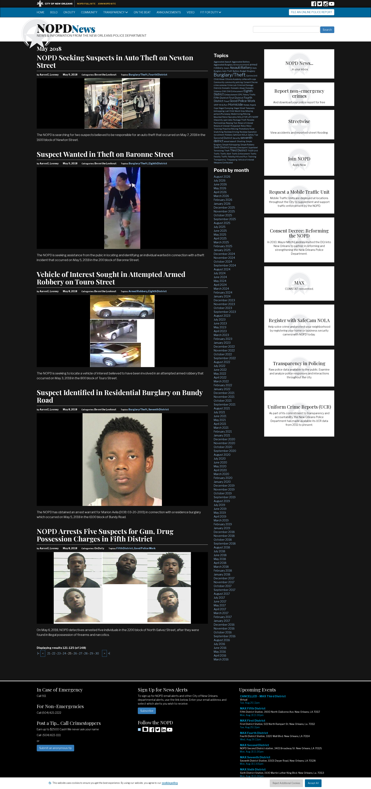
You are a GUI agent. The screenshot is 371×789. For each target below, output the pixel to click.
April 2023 (220, 331)
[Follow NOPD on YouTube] (331, 5)
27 (80, 653)
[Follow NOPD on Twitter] (319, 5)
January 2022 (222, 389)
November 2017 (224, 582)
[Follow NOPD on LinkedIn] (163, 731)
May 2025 (220, 234)
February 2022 (223, 385)
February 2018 (223, 570)
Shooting (241, 141)
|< (38, 653)
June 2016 (220, 647)
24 (64, 653)
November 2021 (224, 396)
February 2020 (223, 477)
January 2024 (222, 296)
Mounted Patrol (221, 117)
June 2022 (220, 369)
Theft (227, 150)
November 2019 (224, 489)
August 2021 (222, 408)
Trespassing (232, 160)
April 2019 (220, 516)
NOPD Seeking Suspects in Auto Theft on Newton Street (115, 61)
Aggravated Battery (241, 62)
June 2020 (220, 462)
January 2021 (222, 435)
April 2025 (220, 238)
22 (53, 653)
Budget (243, 71)
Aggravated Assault (222, 62)
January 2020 (222, 481)
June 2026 (220, 184)
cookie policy (170, 782)
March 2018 (221, 566)
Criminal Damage (245, 85)
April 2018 (220, 562)
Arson (226, 68)
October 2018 (223, 539)
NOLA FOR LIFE (244, 117)
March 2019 (221, 520)
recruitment (219, 135)
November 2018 (224, 535)
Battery (236, 71)
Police (243, 126)
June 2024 (220, 277)
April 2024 (220, 284)
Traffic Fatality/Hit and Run (234, 156)
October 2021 (222, 400)
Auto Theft (227, 71)
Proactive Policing (230, 129)
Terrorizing (219, 150)
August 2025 (222, 223)
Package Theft (239, 120)
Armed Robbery (137, 291)
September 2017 (224, 589)
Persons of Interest (222, 126)
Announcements (169, 12)
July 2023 (219, 319)
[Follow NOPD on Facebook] (313, 5)
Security (236, 138)
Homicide (235, 104)
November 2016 (224, 628)
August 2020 (222, 454)
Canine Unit (251, 76)
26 (75, 653)
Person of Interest (245, 123)
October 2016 (223, 632)
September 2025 (225, 219)
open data (227, 120)
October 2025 (223, 215)
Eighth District (158, 163)
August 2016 (222, 640)
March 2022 (221, 381)
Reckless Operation (248, 132)
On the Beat (142, 12)
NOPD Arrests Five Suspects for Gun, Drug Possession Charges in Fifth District (105, 534)
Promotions (244, 129)
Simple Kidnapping (231, 144)
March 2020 (221, 474)
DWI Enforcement (235, 91)
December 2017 (224, 578)
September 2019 (225, 497)
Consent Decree (250, 82)
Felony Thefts (249, 94)
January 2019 (222, 528)
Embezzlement (231, 94)
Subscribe (146, 710)
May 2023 (220, 327)
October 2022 (223, 354)
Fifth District (124, 548)
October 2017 (222, 586)
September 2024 (225, 265)
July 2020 (220, 458)
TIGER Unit (253, 150)
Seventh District (158, 409)
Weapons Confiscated (223, 162)
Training (252, 156)
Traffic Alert (225, 154)
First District (236, 97)
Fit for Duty (209, 12)
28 (86, 653)
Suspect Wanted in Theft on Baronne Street (105, 154)
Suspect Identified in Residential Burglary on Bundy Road (120, 396)
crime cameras (220, 85)
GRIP (216, 105)
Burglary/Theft (138, 74)
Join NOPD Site (107, 3)
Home (40, 12)
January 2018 (222, 574)
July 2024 (219, 273)
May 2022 (220, 373)
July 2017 (219, 597)
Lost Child (229, 111)
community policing (234, 82)
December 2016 (224, 624)
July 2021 (219, 412)
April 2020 (220, 470)
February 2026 (223, 199)
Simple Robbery (247, 144)
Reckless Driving (231, 132)
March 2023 (221, 335)
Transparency (114, 12)
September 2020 (225, 450)
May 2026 (220, 188)
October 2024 (223, 261)
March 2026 (221, 196)
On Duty (69, 12)
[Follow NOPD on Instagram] (325, 5)
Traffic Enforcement (241, 154)
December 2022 (224, 346)
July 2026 (219, 180)
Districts (217, 88)
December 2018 (224, 532)
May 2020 (220, 466)
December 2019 (224, 485)
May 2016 (220, 651)
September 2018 (225, 543)
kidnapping (219, 111)
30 (97, 653)
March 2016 (221, 659)
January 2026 (222, 203)
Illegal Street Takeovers (244, 108)
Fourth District (158, 74)
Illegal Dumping (226, 108)
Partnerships (219, 123)
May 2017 (220, 605)
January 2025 (222, 250)
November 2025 (224, 211)
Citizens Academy (233, 79)
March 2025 (221, 242)
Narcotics (232, 117)
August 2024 (222, 269)
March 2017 (221, 613)
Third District (238, 150)
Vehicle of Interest (246, 160)
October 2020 (223, 447)
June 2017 (220, 601)
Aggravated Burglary (223, 65)
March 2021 (221, 427)
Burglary (251, 71)
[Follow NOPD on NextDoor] (143, 729)
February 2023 (223, 338)
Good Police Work (145, 548)
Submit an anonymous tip (55, 748)
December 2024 (224, 253)
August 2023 (222, 315)
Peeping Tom (231, 123)
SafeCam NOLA (240, 135)
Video (191, 12)
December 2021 (224, 392)
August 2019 (222, 501)
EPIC (240, 94)
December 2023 (224, 300)
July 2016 (219, 644)
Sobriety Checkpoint (238, 147)
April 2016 (220, 655)
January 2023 (222, 342)
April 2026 (220, 192)
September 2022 (225, 358)
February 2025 (223, 246)
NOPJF (255, 117)
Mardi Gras (240, 111)
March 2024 (221, 288)
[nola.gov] (57, 3)
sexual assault (230, 141)
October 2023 (223, 308)
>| (109, 653)
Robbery (228, 135)
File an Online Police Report (311, 12)
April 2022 (220, 377)
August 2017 (222, 593)
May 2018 (220, 559)
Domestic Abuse (238, 88)
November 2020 (224, 443)
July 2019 (219, 504)
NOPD (66, 27)
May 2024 (220, 281)
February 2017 (223, 616)
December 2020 (224, 439)
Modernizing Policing (240, 114)
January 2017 (222, 620)
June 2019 (220, 508)
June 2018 (220, 555)
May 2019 (220, 512)
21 (48, 653)
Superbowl (253, 147)
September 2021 (224, 404)
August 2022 (222, 362)
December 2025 (224, 207)
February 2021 (223, 431)
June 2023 (220, 323)
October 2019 (223, 493)
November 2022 (224, 350)
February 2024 (223, 292)
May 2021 (220, 420)
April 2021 (220, 423)
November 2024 (224, 257)
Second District (223, 137)
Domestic (226, 88)
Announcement (241, 64)
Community (89, 12)
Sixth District (221, 147)
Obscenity (218, 120)
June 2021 (220, 416)
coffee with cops (249, 79)
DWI (224, 91)
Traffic (217, 154)
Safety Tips (253, 135)
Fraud (226, 101)
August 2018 (222, 547)
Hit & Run (223, 105)
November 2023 (224, 304)
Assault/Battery (241, 68)
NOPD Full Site (86, 3)
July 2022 (219, 365)
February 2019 (223, 524)
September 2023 (225, 311)
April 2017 (220, 609)
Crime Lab (232, 85)
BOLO (54, 12)
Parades (250, 120)
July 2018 (219, 551)
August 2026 (222, 176)
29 (91, 653)
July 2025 (219, 226)
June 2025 (220, 230)
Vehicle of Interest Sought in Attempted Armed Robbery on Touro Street (111, 277)
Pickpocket (235, 126)
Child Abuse (219, 79)
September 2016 (225, 636)
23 (59, 653)
